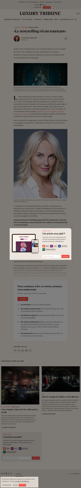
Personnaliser (6, 485)
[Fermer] (71, 228)
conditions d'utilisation (22, 481)
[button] (40, 244)
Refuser (15, 485)
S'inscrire (65, 256)
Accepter (22, 485)
